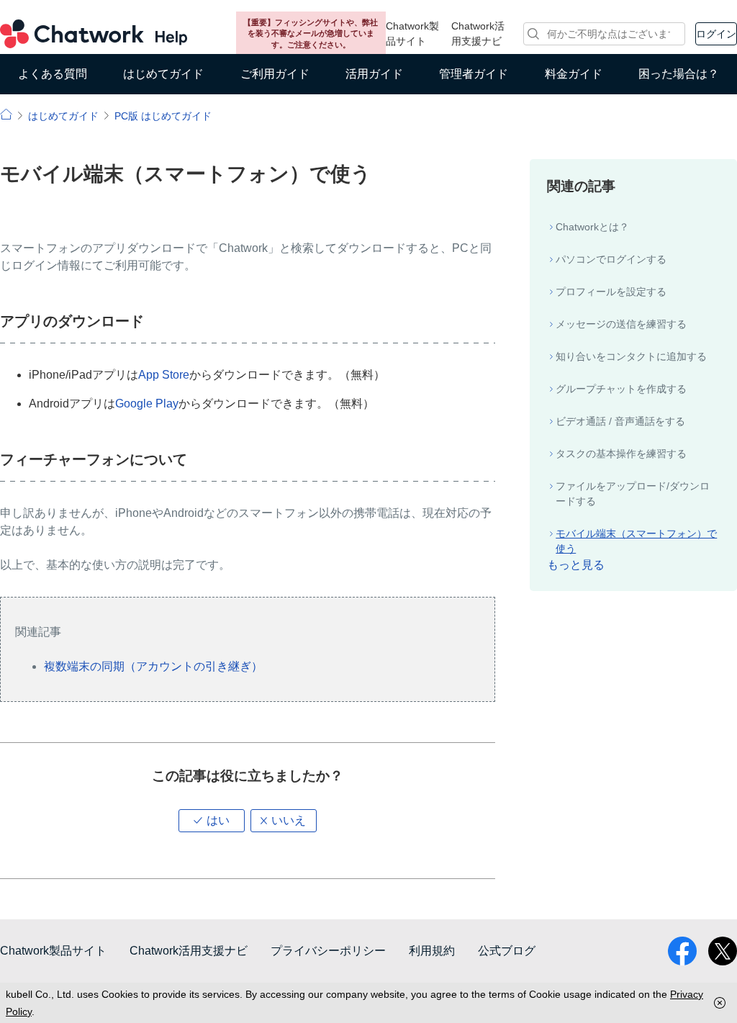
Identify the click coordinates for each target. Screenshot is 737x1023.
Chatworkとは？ (592, 227)
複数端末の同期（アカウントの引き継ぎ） (153, 666)
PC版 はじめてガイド (163, 116)
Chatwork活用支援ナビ (478, 33)
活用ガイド (374, 74)
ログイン (716, 34)
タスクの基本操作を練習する (621, 453)
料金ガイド (573, 74)
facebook (682, 951)
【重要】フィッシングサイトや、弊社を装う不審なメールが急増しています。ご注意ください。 (310, 33)
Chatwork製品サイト (412, 33)
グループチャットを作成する (621, 389)
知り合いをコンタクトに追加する (631, 356)
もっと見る (576, 565)
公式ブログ (506, 951)
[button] (211, 820)
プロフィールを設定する (611, 291)
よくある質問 (52, 74)
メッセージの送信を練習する (621, 324)
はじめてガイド (163, 74)
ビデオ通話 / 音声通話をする (620, 421)
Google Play (146, 403)
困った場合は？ (678, 74)
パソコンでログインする (611, 259)
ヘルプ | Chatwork (6, 114)
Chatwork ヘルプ (93, 34)
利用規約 (432, 951)
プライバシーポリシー (328, 951)
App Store (163, 375)
